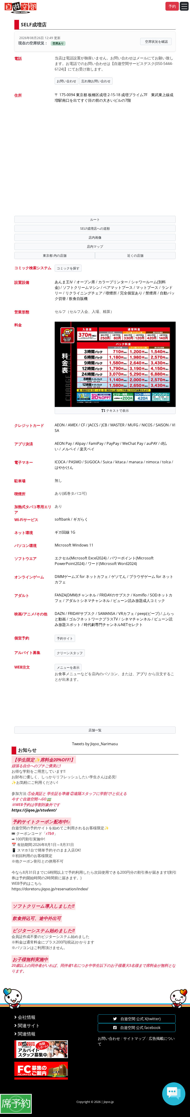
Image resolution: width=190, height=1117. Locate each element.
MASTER (117, 424)
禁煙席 (151, 293)
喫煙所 (111, 293)
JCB (104, 424)
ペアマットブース (118, 287)
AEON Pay (63, 443)
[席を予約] (16, 1103)
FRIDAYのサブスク (114, 595)
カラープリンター (113, 281)
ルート (95, 219)
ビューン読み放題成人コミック (139, 600)
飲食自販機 (78, 298)
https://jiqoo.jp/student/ (34, 810)
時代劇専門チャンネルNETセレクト (113, 624)
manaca (136, 461)
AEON (60, 424)
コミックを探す (68, 268)
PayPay (113, 443)
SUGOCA (92, 461)
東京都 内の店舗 (54, 255)
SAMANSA (106, 613)
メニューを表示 (68, 667)
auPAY (151, 443)
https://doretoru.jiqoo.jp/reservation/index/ (50, 888)
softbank (62, 519)
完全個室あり (131, 293)
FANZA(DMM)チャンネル (75, 595)
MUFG (133, 424)
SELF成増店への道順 (95, 228)
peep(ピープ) (148, 613)
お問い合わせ (66, 81)
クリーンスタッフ (70, 653)
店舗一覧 (95, 730)
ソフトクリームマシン (81, 287)
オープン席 (85, 281)
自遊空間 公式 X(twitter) (139, 1018)
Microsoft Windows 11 (74, 545)
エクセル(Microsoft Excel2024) (81, 558)
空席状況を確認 (156, 41)
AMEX (73, 424)
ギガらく (80, 519)
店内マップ (95, 246)
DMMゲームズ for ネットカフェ (81, 576)
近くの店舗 (135, 255)
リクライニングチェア (83, 293)
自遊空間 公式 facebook (138, 1027)
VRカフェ (126, 613)
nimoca (152, 461)
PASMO (75, 461)
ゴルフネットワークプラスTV (93, 619)
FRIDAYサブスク (81, 613)
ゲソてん (118, 576)
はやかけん (64, 467)
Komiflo (140, 595)
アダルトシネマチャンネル (87, 600)
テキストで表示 (117, 410)
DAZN (60, 613)
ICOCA (60, 461)
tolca (166, 461)
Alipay (80, 443)
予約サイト (65, 638)
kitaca (120, 461)
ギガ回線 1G (65, 532)
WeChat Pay (132, 443)
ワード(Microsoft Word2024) (112, 563)
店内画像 (95, 237)
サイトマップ (134, 1038)
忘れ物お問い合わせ (96, 81)
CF (83, 424)
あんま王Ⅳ (64, 281)
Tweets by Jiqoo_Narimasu (95, 743)
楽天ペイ (87, 449)
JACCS (93, 424)
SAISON (162, 424)
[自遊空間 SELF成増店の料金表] (115, 363)
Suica (107, 461)
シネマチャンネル (136, 619)
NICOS (147, 424)
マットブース (147, 287)
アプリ (141, 673)
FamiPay (96, 443)
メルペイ (69, 449)
